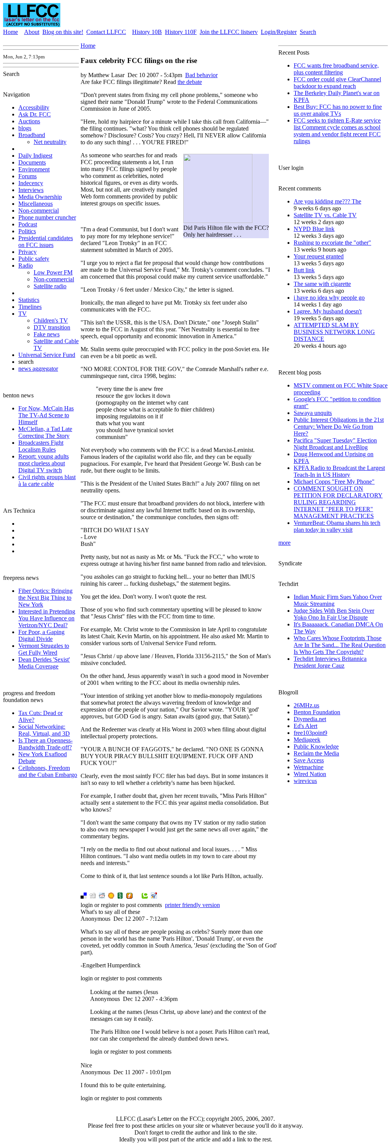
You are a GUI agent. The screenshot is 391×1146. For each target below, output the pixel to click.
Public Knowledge (316, 746)
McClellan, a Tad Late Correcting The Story (45, 432)
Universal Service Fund (46, 355)
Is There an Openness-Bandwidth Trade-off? (45, 744)
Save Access (309, 760)
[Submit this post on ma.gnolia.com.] (111, 896)
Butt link (304, 270)
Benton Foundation (317, 712)
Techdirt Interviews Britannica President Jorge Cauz (330, 662)
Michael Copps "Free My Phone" (334, 481)
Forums (27, 176)
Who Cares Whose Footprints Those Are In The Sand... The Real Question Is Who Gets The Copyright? (340, 645)
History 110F (181, 32)
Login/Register (279, 32)
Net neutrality (50, 142)
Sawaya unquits (313, 413)
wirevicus (305, 781)
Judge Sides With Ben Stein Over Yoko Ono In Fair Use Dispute (334, 614)
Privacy (27, 252)
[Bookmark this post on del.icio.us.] (84, 896)
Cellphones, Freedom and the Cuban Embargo (47, 771)
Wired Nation (310, 774)
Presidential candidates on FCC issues (45, 241)
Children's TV (51, 320)
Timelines (30, 306)
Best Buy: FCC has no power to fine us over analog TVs (338, 110)
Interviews (31, 190)
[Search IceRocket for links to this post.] (154, 896)
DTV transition (52, 327)
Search (308, 32)
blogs (24, 128)
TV (22, 313)
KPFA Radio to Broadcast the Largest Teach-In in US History (339, 471)
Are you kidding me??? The (327, 201)
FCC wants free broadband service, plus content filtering (336, 69)
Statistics (28, 300)
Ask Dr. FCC (34, 114)
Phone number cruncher (47, 217)
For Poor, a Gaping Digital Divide (41, 635)
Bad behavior (201, 75)
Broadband (31, 135)
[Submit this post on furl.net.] (129, 896)
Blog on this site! (62, 32)
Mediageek (307, 739)
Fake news (47, 334)
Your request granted (319, 256)
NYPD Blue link (314, 229)
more (284, 542)
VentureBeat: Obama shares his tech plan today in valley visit (337, 526)
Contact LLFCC (106, 32)
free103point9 (310, 733)
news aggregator (38, 368)
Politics (27, 231)
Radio (25, 265)
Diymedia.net (310, 719)
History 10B (147, 32)
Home (10, 32)
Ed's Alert (305, 726)
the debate (190, 82)
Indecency (30, 183)
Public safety (33, 258)
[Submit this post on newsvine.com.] (120, 896)
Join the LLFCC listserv (229, 32)
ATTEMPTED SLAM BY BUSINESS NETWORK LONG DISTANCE (334, 332)
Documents (32, 162)
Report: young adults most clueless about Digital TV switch (43, 463)
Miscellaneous (35, 203)
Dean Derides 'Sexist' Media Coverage (44, 663)
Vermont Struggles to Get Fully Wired (43, 649)
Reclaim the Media (316, 753)
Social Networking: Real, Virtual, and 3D (44, 730)
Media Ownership (40, 197)
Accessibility (33, 107)
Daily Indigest (35, 155)
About (31, 32)
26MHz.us (306, 705)
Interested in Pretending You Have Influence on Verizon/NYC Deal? (46, 618)
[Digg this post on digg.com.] (93, 896)
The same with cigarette (322, 284)
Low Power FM (53, 272)
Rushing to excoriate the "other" (332, 242)
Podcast (27, 224)
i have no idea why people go (329, 297)
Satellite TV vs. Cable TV (325, 215)
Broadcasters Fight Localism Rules (40, 446)
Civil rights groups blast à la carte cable (47, 480)
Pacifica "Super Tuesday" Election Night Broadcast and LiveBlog (335, 443)
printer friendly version (192, 905)
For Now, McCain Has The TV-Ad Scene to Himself (46, 415)
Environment (34, 169)
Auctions (29, 121)
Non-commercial (38, 210)
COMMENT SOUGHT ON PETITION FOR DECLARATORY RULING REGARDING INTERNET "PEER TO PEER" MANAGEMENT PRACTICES (338, 502)
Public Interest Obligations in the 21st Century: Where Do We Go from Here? (339, 426)
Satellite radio (50, 286)
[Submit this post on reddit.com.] (102, 896)
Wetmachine (308, 767)
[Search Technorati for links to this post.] (145, 896)
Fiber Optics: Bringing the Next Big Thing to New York (45, 598)
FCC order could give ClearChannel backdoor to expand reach (337, 82)
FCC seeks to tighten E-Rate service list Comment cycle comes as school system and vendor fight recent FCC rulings (337, 130)
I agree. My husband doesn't (328, 311)
